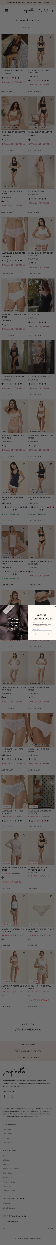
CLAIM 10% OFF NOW (42, 634)
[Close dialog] (55, 606)
